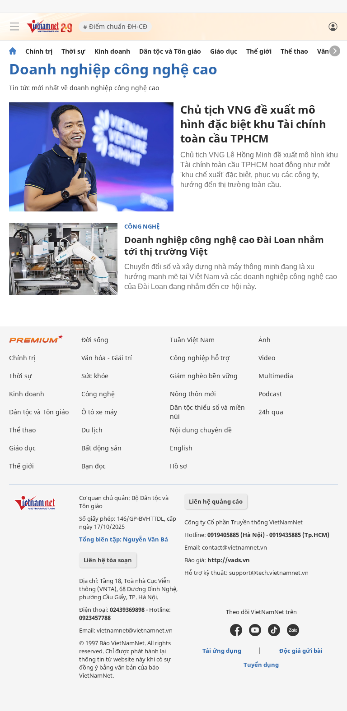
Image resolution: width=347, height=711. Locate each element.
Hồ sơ (178, 466)
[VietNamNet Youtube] (255, 634)
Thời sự (73, 51)
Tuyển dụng (261, 665)
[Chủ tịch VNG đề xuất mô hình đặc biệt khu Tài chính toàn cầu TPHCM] (91, 156)
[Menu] (14, 26)
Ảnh (264, 339)
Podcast (270, 394)
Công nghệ (141, 226)
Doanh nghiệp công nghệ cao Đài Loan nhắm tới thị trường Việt (224, 245)
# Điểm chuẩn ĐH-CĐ (115, 26)
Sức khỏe (94, 376)
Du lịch (92, 430)
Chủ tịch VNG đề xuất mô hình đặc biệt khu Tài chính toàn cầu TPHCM (253, 124)
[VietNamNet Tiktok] (274, 634)
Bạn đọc (93, 466)
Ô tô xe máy (99, 412)
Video (266, 357)
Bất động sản (101, 448)
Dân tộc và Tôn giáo (170, 51)
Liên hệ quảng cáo (216, 501)
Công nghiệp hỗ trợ (200, 357)
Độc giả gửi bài (301, 651)
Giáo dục (223, 51)
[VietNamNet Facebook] (236, 634)
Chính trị (38, 51)
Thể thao (294, 51)
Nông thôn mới (193, 394)
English (181, 448)
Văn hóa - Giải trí (106, 357)
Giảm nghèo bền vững (204, 376)
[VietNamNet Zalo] (293, 634)
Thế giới (259, 51)
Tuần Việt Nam (192, 339)
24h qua (270, 412)
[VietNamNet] (12, 51)
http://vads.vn (228, 560)
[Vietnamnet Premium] (36, 343)
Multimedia (275, 376)
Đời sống (94, 339)
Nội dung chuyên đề (201, 430)
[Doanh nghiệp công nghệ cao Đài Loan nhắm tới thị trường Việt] (63, 259)
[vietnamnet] (49, 30)
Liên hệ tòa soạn (108, 560)
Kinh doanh (112, 51)
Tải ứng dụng (221, 651)
